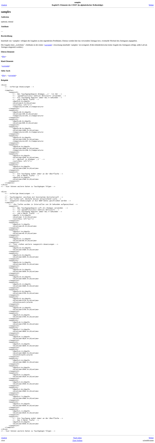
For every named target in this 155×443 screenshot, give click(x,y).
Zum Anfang (77, 440)
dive (3, 56)
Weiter (151, 5)
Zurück (4, 5)
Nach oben (77, 438)
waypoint (48, 45)
